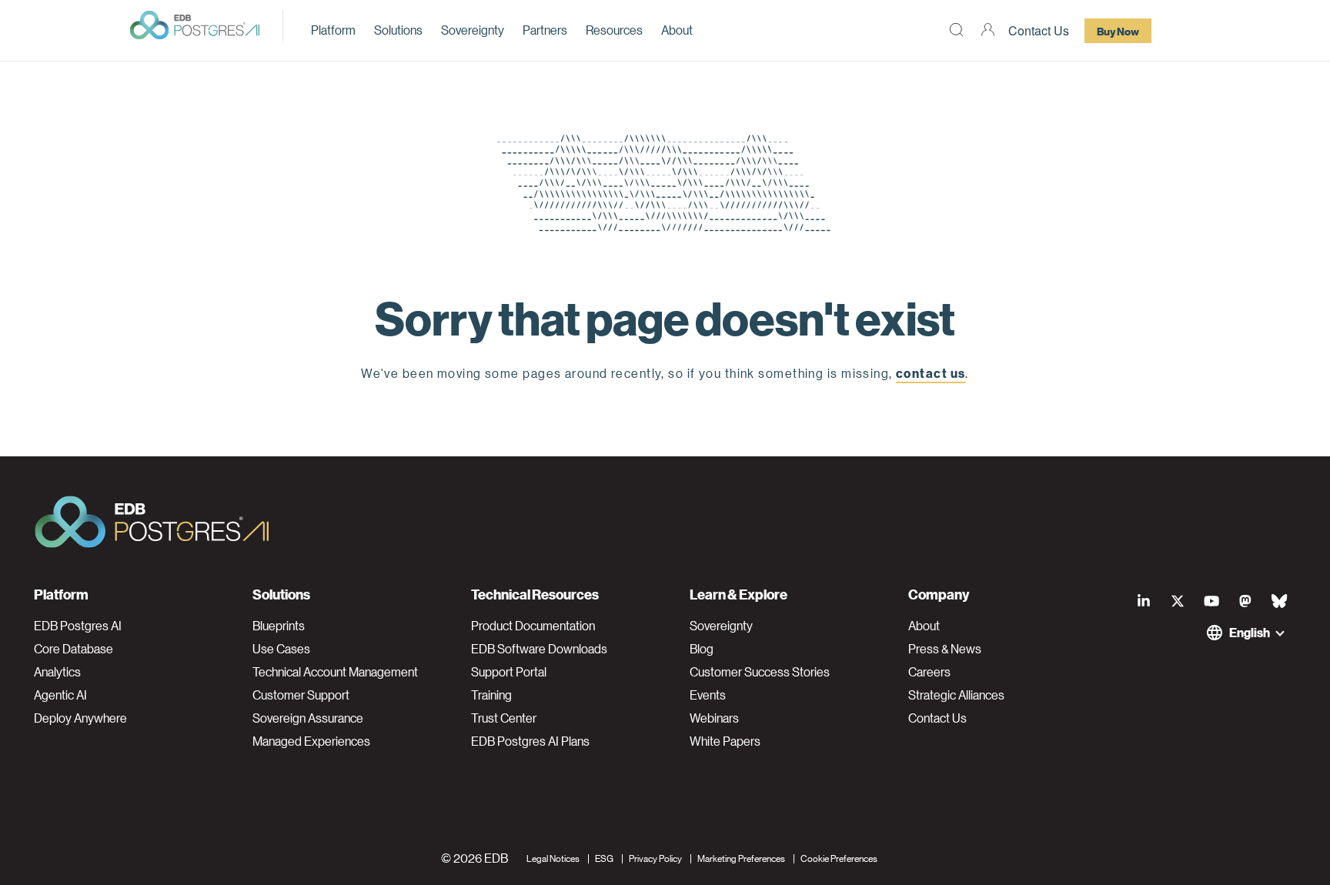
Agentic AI (60, 695)
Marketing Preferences (741, 857)
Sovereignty (472, 30)
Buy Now (1118, 31)
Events (708, 695)
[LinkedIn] (1144, 600)
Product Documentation (533, 626)
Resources (614, 30)
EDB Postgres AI (78, 626)
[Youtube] (1211, 600)
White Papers (725, 741)
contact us (930, 373)
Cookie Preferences (838, 857)
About (677, 30)
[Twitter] (1178, 600)
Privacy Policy (655, 857)
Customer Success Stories (760, 672)
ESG (604, 857)
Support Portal (508, 672)
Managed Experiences (311, 741)
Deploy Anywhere (80, 718)
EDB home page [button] (665, 408)
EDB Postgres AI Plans (530, 741)
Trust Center (503, 718)
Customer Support (300, 695)
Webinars (714, 718)
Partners (545, 30)
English (1249, 632)
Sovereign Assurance (307, 718)
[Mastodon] (1245, 600)
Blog (701, 649)
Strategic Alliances (956, 695)
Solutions (398, 30)
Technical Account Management (335, 672)
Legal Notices (553, 857)
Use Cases (281, 649)
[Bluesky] (1279, 600)
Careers (929, 672)
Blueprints (278, 626)
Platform (333, 30)
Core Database (73, 649)
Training (491, 695)
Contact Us (1038, 30)
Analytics (57, 672)
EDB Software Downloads (539, 649)
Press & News (944, 649)
